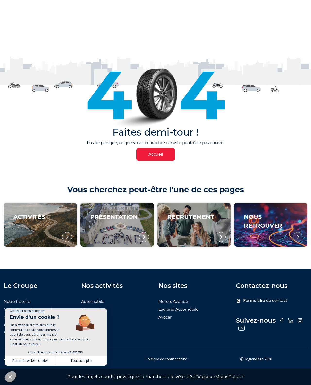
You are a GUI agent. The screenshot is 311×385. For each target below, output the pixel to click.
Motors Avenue (173, 301)
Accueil (155, 154)
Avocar (165, 317)
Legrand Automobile (178, 309)
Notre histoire (17, 301)
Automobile (92, 301)
